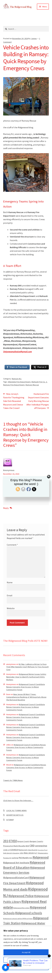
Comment (12, 544)
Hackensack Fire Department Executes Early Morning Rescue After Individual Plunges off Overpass (37, 401)
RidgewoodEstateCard (16, 877)
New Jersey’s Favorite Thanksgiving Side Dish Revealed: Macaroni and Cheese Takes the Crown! (13, 401)
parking (15, 858)
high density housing (11, 853)
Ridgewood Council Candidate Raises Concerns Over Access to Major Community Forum (25, 687)
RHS (30, 858)
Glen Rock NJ (33, 850)
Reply (6, 508)
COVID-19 (6, 850)
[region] (26, 949)
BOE (27, 846)
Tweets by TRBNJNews (13, 780)
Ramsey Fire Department (14, 385)
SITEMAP (10, 819)
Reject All (26, 967)
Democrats (23, 850)
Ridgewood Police (21, 896)
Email (9, 595)
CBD (32, 845)
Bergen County (23, 841)
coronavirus (41, 845)
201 (5, 841)
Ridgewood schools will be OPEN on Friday (18, 919)
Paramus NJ (7, 858)
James (34, 38)
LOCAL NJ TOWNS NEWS (16, 810)
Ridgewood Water (33, 923)
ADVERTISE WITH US (14, 815)
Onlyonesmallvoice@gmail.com (17, 351)
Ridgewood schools (28, 913)
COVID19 (14, 849)
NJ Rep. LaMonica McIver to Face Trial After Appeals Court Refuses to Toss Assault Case (27, 667)
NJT (35, 853)
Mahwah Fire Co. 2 (39, 382)
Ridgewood (41, 857)
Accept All (26, 952)
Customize (26, 959)
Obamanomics (43, 853)
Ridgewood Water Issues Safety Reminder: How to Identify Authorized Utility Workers (26, 677)
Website (11, 608)
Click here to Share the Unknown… (18, 800)
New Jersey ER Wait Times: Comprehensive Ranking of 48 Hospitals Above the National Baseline (26, 697)
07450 (13, 841)
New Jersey (29, 853)
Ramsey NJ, (17, 378)
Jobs (21, 853)
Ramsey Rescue (32, 385)
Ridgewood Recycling (21, 908)
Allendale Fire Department (19, 382)
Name (9, 582)
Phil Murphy (24, 858)
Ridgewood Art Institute (16, 862)
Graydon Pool (42, 850)
